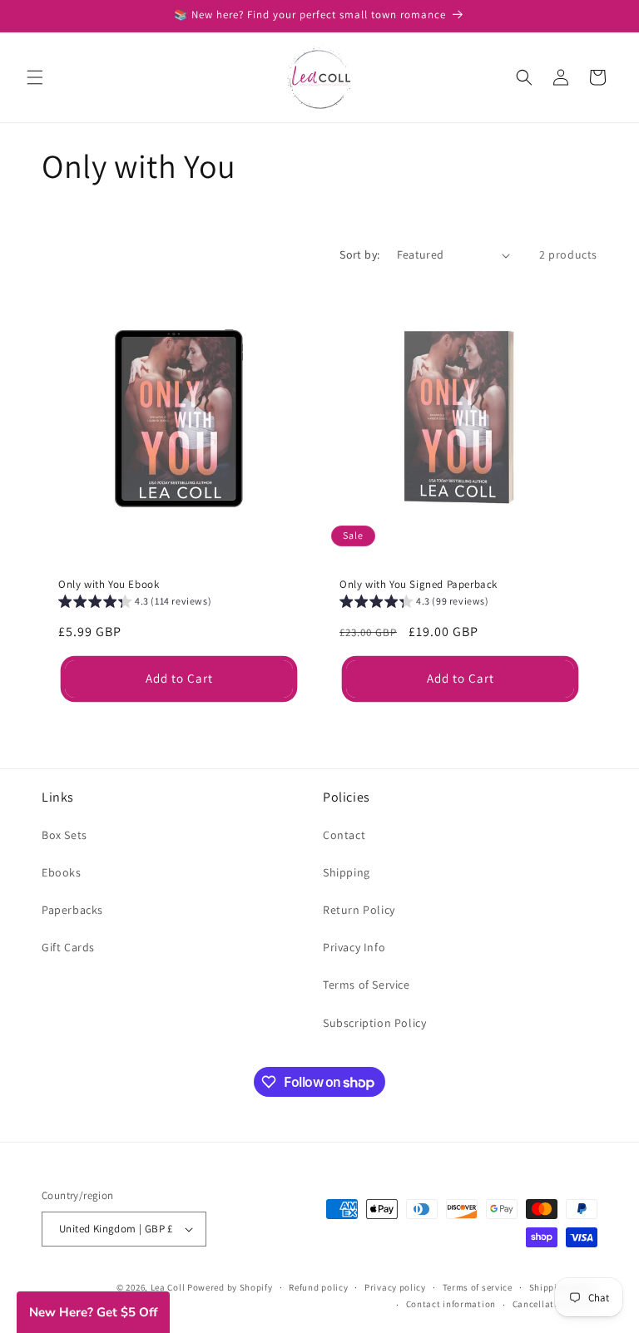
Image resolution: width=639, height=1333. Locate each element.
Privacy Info (354, 947)
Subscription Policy (374, 1022)
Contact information (451, 1304)
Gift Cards (68, 947)
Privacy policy (395, 1287)
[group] (134, 603)
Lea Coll (168, 1287)
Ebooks (62, 872)
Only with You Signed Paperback (418, 584)
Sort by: (359, 254)
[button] (35, 77)
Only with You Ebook (108, 584)
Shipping (346, 872)
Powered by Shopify (230, 1287)
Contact (344, 834)
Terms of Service (366, 984)
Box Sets (64, 834)
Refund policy (318, 1287)
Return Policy (359, 909)
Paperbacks (72, 909)
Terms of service (478, 1287)
